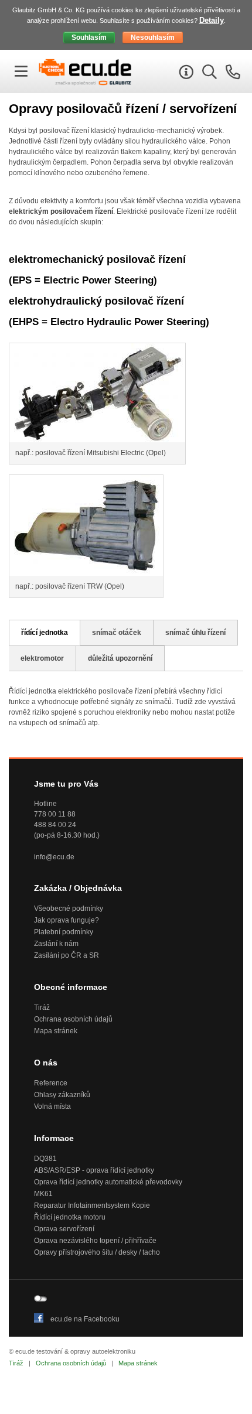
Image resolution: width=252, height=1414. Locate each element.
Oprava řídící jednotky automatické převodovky (108, 1182)
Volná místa (52, 1106)
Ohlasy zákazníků (62, 1095)
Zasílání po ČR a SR (66, 955)
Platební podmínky (63, 932)
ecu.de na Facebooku (85, 1319)
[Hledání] (208, 74)
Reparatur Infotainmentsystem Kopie (92, 1205)
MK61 (43, 1194)
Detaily (211, 20)
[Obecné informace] (184, 74)
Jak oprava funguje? (66, 920)
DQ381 (45, 1159)
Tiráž (42, 1007)
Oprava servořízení (64, 1229)
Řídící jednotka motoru (69, 1217)
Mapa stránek (55, 1031)
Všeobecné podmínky (68, 908)
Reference (50, 1083)
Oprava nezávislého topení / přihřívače (95, 1241)
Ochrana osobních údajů (73, 1019)
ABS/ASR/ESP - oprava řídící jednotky (94, 1170)
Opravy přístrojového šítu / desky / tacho (97, 1252)
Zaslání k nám (56, 944)
